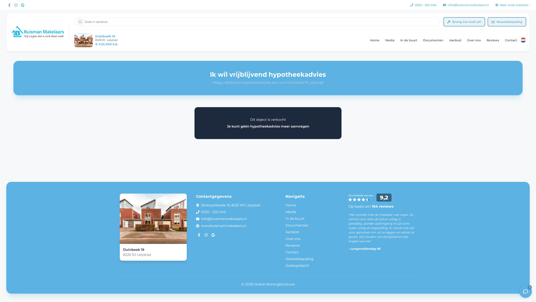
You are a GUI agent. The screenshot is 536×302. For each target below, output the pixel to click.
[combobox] (257, 21)
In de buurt (408, 40)
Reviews (493, 40)
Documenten (433, 40)
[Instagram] (16, 5)
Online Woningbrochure (274, 284)
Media (389, 40)
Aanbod (455, 40)
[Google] (23, 5)
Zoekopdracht (297, 266)
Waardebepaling (509, 22)
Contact (511, 40)
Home (374, 40)
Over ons (474, 40)
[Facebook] (9, 5)
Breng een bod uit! (466, 22)
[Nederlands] (523, 40)
